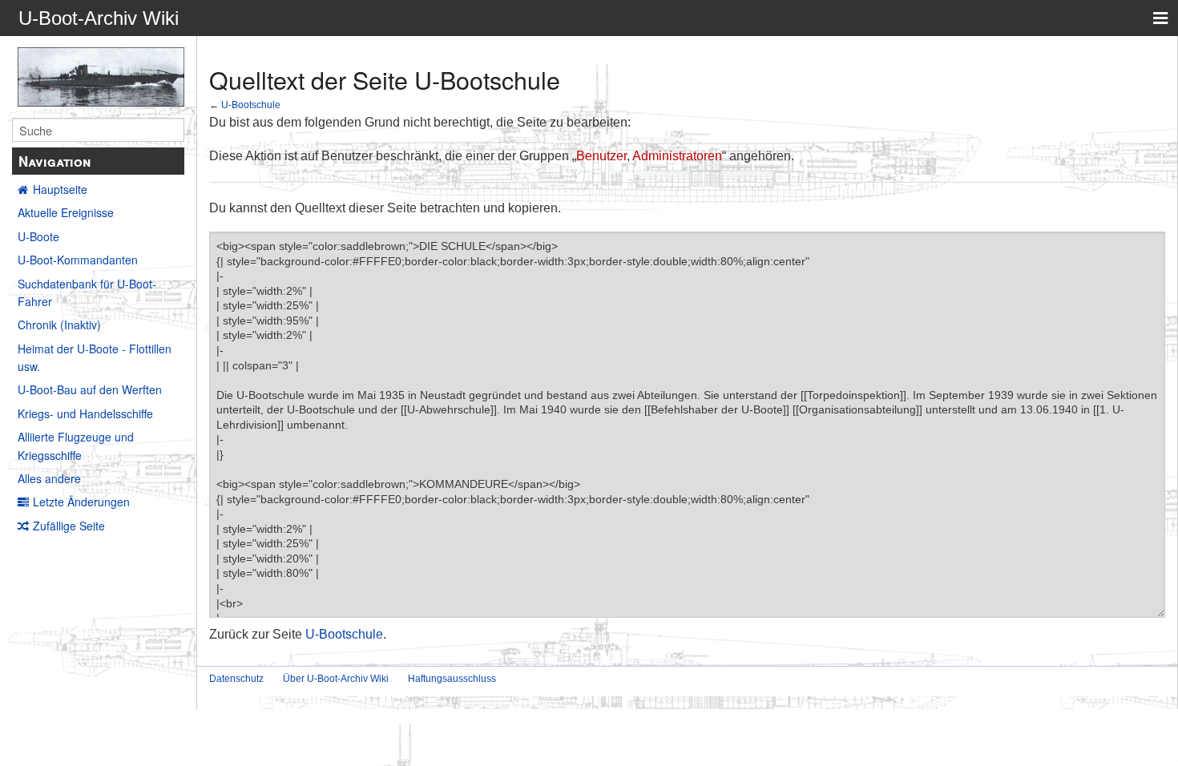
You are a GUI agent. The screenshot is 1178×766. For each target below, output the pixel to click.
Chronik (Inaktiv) (59, 324)
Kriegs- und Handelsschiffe (85, 413)
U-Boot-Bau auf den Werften (90, 389)
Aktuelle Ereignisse (66, 212)
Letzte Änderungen (81, 502)
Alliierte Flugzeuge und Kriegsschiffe (76, 445)
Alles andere (49, 478)
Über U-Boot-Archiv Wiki (336, 678)
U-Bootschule (250, 104)
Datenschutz (236, 678)
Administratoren (677, 156)
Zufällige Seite (69, 526)
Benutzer (601, 156)
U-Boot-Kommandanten (78, 260)
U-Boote (38, 236)
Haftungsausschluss (452, 678)
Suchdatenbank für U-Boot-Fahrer (87, 292)
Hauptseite (60, 189)
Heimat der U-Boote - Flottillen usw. (94, 357)
